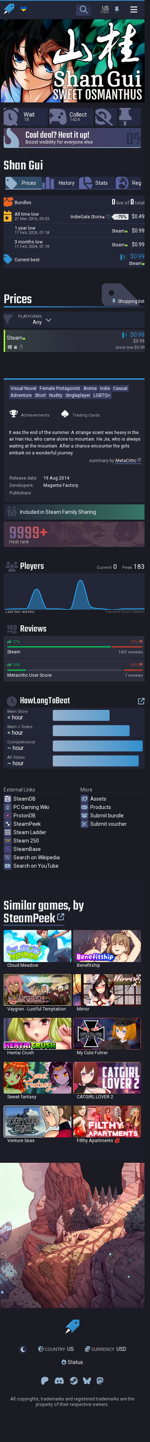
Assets (98, 799)
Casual (120, 388)
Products (100, 807)
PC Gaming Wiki (31, 807)
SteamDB (24, 799)
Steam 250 (26, 841)
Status (75, 1362)
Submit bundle (107, 815)
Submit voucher (108, 824)
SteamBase (27, 849)
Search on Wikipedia (36, 857)
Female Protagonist (60, 388)
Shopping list (131, 301)
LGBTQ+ (102, 395)
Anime (90, 388)
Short (40, 395)
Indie (105, 388)
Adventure (21, 395)
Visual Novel (23, 388)
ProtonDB (24, 815)
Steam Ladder (29, 832)
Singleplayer (78, 395)
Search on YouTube (36, 866)
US (59, 1349)
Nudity (55, 395)
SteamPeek (27, 824)
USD (108, 1349)
